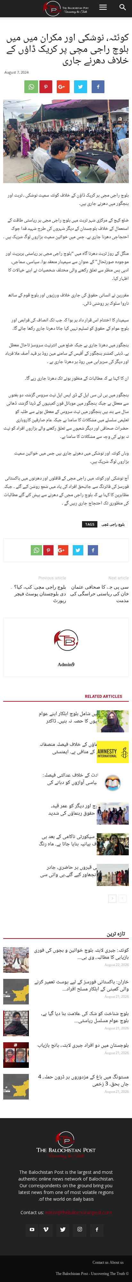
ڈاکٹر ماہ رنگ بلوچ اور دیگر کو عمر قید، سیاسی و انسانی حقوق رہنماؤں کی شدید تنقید (88, 814)
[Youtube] (32, 1230)
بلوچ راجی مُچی (113, 524)
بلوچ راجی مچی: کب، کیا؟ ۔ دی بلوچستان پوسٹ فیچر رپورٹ (38, 593)
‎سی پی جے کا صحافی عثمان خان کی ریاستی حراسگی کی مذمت (99, 593)
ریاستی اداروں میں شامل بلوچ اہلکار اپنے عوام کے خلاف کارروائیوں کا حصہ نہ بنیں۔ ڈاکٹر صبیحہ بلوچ (84, 721)
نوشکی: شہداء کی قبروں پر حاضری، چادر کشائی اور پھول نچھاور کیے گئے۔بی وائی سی (84, 871)
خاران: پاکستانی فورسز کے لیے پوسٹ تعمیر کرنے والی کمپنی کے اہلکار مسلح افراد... (81, 986)
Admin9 (66, 665)
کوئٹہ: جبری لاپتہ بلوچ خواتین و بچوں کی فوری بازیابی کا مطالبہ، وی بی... (81, 954)
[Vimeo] (45, 1230)
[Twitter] (62, 1230)
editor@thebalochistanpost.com (78, 1212)
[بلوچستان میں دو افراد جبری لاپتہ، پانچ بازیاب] (16, 1055)
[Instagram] (79, 1230)
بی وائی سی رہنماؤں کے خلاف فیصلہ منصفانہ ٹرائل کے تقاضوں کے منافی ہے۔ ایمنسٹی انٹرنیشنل (84, 752)
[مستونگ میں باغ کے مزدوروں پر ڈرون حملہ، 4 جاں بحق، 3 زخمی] (16, 1087)
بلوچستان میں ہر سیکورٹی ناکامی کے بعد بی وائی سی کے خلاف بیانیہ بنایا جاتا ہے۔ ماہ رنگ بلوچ (84, 844)
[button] (123, 8)
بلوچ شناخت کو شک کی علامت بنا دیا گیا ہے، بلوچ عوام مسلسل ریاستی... (85, 1017)
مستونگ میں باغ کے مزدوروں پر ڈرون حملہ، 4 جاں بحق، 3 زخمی (83, 1081)
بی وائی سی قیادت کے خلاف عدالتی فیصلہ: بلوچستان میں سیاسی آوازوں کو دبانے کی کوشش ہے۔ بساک (86, 783)
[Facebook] (96, 1230)
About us (117, 1263)
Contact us (101, 1263)
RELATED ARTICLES (103, 696)
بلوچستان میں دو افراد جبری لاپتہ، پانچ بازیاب (83, 1045)
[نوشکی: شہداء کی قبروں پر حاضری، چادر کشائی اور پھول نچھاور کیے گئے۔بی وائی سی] (113, 875)
